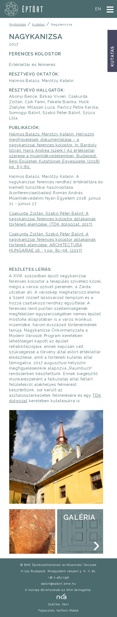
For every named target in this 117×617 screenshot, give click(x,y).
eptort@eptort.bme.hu (58, 583)
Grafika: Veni (58, 604)
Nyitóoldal (17, 24)
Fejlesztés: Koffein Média (58, 610)
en (98, 9)
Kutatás (112, 56)
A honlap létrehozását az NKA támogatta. (58, 589)
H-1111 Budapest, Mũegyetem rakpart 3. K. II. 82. (58, 571)
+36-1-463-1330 (58, 577)
